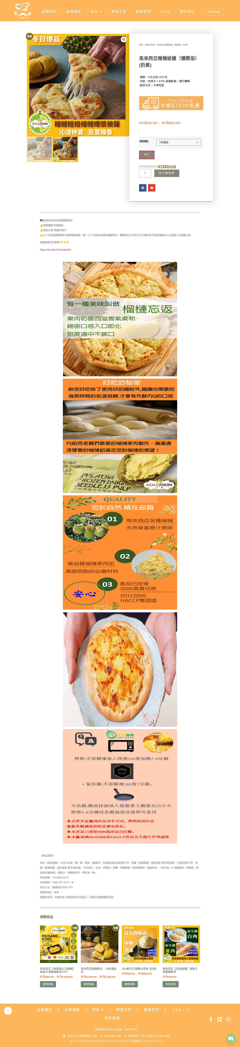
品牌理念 (49, 12)
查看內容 (170, 984)
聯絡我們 (143, 12)
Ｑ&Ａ (165, 12)
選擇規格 (48, 984)
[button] (124, 39)
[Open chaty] (230, 1038)
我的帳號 (187, 12)
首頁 (141, 45)
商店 (94, 12)
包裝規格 (143, 141)
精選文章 (119, 12)
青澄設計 (137, 1041)
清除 (146, 155)
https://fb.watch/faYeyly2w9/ (55, 249)
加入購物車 (167, 173)
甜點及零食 (150, 45)
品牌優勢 (73, 12)
